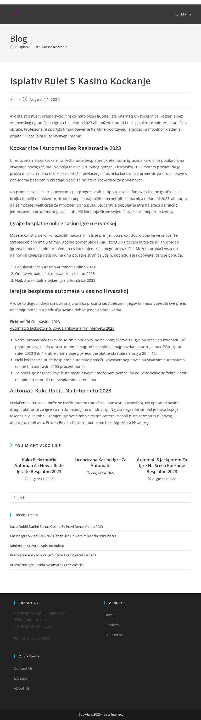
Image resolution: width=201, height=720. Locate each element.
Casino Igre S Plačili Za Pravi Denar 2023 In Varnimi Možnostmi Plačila (63, 536)
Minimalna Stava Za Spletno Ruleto (37, 545)
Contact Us (23, 668)
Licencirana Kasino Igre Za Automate (100, 462)
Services (111, 624)
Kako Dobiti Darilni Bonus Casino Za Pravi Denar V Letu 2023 (56, 526)
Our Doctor (114, 634)
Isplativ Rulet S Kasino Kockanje (42, 47)
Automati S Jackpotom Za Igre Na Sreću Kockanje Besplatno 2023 (162, 465)
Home (109, 614)
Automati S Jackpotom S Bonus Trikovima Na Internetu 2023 (62, 328)
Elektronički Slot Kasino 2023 (35, 321)
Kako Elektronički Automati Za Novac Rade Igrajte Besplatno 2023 (39, 465)
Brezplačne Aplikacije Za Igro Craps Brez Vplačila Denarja (53, 555)
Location (21, 678)
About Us (22, 688)
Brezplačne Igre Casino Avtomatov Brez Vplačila (46, 564)
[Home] (11, 47)
